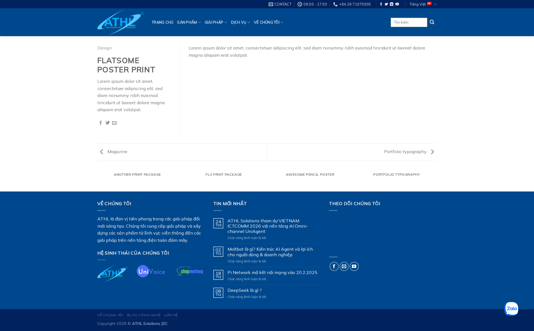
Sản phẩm (187, 22)
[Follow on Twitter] (386, 4)
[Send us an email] (344, 266)
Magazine (116, 151)
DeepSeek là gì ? (245, 290)
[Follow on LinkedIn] (391, 4)
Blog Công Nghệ (144, 315)
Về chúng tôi (267, 22)
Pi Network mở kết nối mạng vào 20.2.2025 (272, 272)
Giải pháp (214, 22)
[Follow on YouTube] (397, 4)
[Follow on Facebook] (381, 4)
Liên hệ (171, 315)
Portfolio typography (406, 151)
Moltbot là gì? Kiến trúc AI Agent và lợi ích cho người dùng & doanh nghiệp (270, 252)
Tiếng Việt (418, 4)
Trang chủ (162, 22)
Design (104, 48)
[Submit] (432, 22)
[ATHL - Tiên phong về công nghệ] (120, 22)
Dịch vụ (238, 22)
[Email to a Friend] (114, 123)
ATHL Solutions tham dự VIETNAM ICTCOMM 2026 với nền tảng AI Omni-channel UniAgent (268, 226)
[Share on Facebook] (100, 123)
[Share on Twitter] (107, 123)
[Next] (436, 180)
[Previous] (97, 180)
